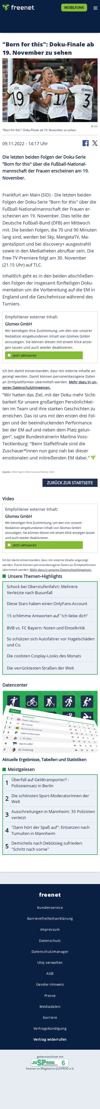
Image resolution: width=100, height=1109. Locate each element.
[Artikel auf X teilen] (95, 143)
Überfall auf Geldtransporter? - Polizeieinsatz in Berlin (40, 782)
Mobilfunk (74, 7)
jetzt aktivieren (25, 355)
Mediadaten (50, 1006)
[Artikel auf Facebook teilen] (86, 143)
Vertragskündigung (50, 1028)
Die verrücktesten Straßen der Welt (40, 668)
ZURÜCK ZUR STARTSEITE (70, 482)
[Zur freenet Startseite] (18, 6)
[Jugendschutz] (50, 1062)
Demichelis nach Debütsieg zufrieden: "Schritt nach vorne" (47, 846)
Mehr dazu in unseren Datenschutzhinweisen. (61, 570)
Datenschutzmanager (50, 951)
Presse (50, 995)
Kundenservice (50, 907)
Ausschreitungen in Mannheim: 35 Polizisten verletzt (53, 814)
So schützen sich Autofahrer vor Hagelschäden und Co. (50, 642)
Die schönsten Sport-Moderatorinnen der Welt (50, 799)
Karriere (50, 1017)
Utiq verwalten (50, 962)
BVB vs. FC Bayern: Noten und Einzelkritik (46, 628)
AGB (50, 973)
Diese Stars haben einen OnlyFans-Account (47, 603)
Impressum (50, 929)
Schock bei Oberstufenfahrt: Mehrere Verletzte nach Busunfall (42, 589)
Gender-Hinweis (50, 984)
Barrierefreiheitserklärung (50, 918)
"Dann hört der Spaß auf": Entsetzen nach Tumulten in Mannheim (50, 830)
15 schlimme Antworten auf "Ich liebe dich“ (47, 615)
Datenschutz (50, 940)
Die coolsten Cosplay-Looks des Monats (44, 656)
